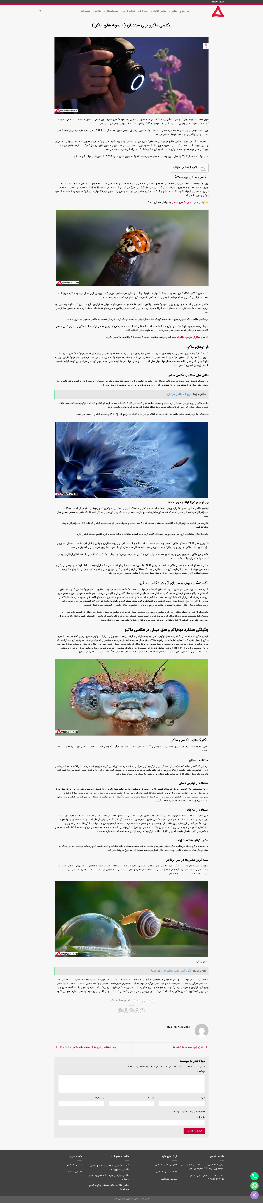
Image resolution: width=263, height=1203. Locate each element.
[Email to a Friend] (131, 1010)
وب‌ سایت (99, 1098)
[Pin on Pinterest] (125, 1010)
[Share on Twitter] (136, 1010)
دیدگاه (201, 1072)
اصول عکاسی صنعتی (182, 202)
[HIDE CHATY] (254, 1195)
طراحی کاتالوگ (159, 11)
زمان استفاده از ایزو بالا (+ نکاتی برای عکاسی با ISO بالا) (87, 1047)
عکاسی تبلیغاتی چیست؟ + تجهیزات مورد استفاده (108, 1177)
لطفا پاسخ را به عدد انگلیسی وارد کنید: (188, 1112)
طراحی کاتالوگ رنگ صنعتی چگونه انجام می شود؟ (109, 1187)
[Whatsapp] (254, 1186)
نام (203, 1098)
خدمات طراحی (129, 11)
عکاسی (174, 11)
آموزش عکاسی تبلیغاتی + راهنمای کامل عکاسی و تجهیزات (109, 1168)
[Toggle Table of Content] (201, 168)
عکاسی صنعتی (74, 1165)
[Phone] (254, 1176)
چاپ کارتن (143, 11)
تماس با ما (85, 11)
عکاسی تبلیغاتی (169, 1179)
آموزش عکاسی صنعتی (166, 1165)
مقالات (98, 11)
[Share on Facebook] (142, 1010)
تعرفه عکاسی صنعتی (166, 1172)
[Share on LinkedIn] (120, 1010)
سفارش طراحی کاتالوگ (188, 337)
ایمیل (151, 1098)
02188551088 (218, 1)
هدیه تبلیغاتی (112, 11)
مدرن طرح (184, 11)
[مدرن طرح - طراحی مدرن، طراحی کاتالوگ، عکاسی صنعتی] (209, 11)
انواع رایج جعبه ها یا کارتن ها (188, 1047)
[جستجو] (40, 11)
